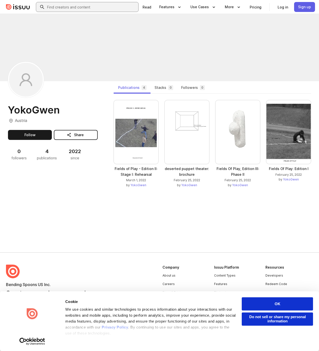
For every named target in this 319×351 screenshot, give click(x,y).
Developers (274, 275)
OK (277, 304)
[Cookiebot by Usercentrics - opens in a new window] (32, 341)
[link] (147, 7)
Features (220, 284)
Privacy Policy (115, 327)
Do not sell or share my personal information (277, 319)
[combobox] (91, 7)
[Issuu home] (18, 7)
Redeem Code (276, 284)
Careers (168, 284)
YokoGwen (138, 185)
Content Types (225, 275)
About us (168, 275)
